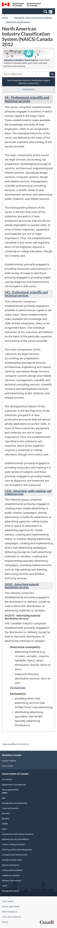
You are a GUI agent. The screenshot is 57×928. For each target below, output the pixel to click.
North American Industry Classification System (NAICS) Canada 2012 (28, 81)
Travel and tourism (10, 808)
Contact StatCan (9, 760)
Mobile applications (10, 906)
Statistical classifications (17, 22)
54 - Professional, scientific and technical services (27, 99)
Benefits (5, 818)
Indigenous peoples (11, 875)
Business (6, 813)
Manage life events (10, 891)
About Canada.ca (9, 911)
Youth (4, 885)
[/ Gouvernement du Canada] (21, 5)
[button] (29, 11)
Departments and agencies (14, 784)
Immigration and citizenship (14, 803)
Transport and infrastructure (15, 854)
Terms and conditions (11, 917)
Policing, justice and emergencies (17, 849)
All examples (18, 687)
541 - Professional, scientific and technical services (26, 293)
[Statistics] (29, 54)
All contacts (7, 779)
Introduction (28, 89)
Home (5, 17)
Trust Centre (7, 766)
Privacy (5, 922)
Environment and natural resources (18, 834)
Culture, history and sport (13, 844)
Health (5, 823)
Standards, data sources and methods (33, 17)
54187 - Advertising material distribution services (22, 586)
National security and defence (15, 839)
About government (10, 789)
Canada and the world (12, 860)
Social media (7, 901)
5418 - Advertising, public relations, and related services (28, 492)
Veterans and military (11, 880)
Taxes (4, 829)
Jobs (4, 798)
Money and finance (10, 865)
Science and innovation (12, 870)
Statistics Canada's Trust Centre (21, 60)
